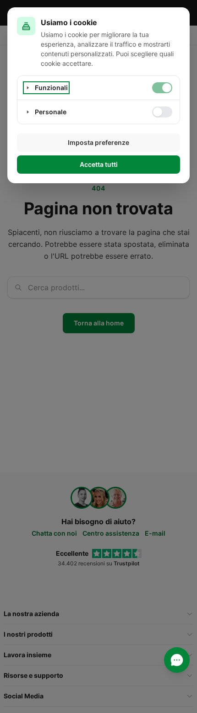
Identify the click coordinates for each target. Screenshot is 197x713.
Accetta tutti (99, 164)
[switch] (162, 87)
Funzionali (51, 87)
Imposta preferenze (98, 142)
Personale (50, 112)
